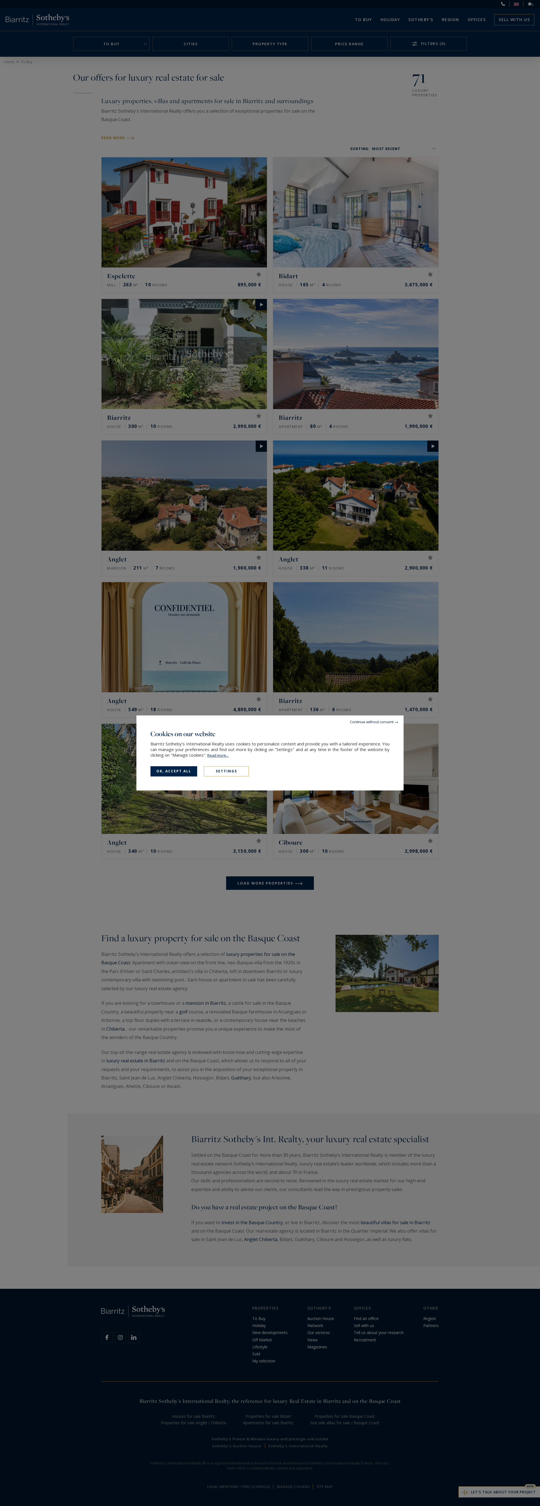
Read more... (218, 755)
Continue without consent (371, 721)
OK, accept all (173, 771)
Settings (226, 771)
